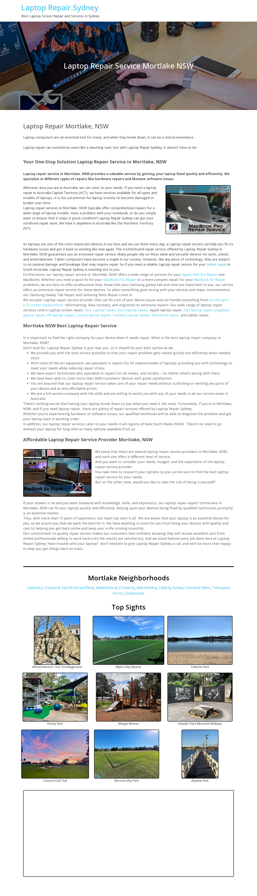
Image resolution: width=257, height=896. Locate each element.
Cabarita (35, 587)
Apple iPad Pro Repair (199, 274)
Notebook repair (165, 315)
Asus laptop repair (133, 310)
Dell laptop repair (198, 310)
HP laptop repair (60, 315)
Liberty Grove (171, 587)
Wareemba (147, 587)
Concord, (53, 587)
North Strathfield (78, 587)
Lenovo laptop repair (93, 315)
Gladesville (133, 593)
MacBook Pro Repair (119, 279)
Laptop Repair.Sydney (59, 7)
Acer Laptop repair (100, 310)
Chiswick (127, 587)
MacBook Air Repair (210, 279)
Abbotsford (106, 587)
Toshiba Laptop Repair (131, 315)
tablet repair (217, 264)
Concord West (197, 587)
